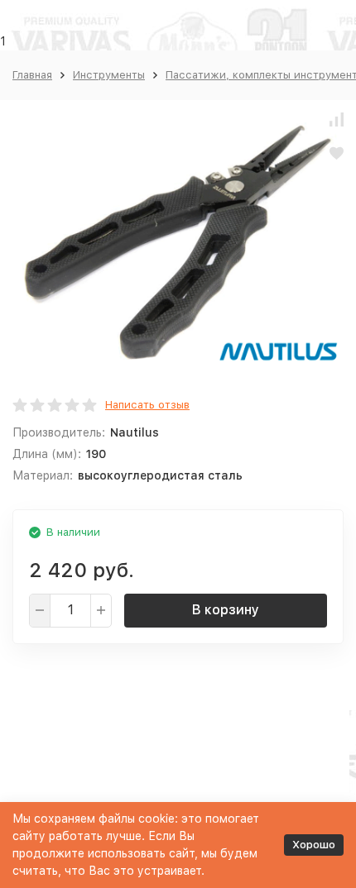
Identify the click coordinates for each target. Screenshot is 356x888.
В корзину (225, 610)
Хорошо (313, 844)
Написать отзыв (147, 405)
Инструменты (109, 75)
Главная (32, 75)
